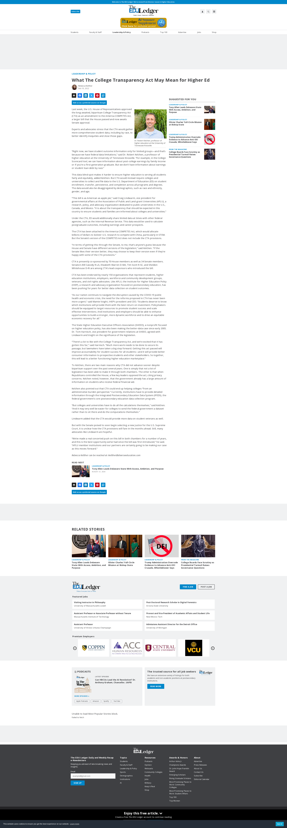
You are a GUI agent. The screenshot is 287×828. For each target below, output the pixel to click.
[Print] (74, 95)
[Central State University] (160, 648)
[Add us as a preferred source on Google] (103, 95)
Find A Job (188, 587)
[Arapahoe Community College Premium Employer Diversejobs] (126, 648)
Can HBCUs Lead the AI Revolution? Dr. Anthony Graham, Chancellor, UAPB (115, 681)
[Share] (80, 95)
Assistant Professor (83, 624)
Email (73, 771)
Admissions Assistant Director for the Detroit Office (171, 624)
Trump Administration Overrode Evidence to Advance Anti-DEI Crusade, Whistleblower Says (184, 139)
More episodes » (81, 696)
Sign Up (78, 783)
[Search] (208, 11)
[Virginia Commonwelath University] (193, 648)
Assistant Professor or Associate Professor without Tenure (102, 613)
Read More (155, 686)
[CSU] (93, 648)
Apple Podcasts (82, 701)
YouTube (117, 701)
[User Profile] (202, 11)
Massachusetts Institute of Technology (91, 616)
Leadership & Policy (84, 73)
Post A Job (206, 587)
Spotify (106, 701)
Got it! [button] (279, 824)
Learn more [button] (74, 824)
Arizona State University (157, 605)
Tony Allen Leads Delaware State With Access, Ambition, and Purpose (128, 469)
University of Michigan (156, 627)
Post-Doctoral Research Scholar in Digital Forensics (171, 602)
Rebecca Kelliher (85, 86)
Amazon (96, 701)
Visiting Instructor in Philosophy (89, 602)
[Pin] (97, 95)
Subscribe (75, 11)
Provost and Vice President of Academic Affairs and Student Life (178, 613)
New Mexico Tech (154, 616)
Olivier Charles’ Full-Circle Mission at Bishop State (185, 123)
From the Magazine (178, 149)
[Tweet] (91, 95)
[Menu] (214, 11)
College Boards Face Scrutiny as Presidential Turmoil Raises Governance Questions (184, 154)
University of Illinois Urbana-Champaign (92, 627)
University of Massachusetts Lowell (90, 605)
